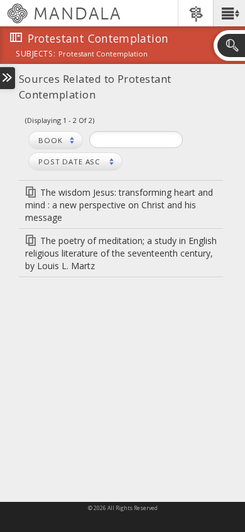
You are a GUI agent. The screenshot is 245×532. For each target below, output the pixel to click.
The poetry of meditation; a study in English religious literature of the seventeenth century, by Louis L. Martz (121, 253)
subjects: (35, 54)
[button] (229, 13)
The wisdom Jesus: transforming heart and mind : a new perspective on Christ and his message (119, 204)
